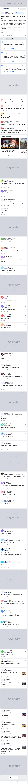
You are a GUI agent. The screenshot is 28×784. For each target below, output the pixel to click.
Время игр (10, 13)
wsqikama (5, 105)
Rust (11, 128)
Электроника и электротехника (14, 248)
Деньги (9, 592)
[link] (10, 147)
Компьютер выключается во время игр (13, 124)
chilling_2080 (5, 121)
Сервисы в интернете (12, 562)
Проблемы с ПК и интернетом (15, 121)
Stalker (9, 550)
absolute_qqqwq (6, 99)
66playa (4, 113)
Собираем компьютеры (12, 105)
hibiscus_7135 (6, 128)
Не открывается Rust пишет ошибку (12, 102)
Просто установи (13, 99)
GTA (8, 425)
